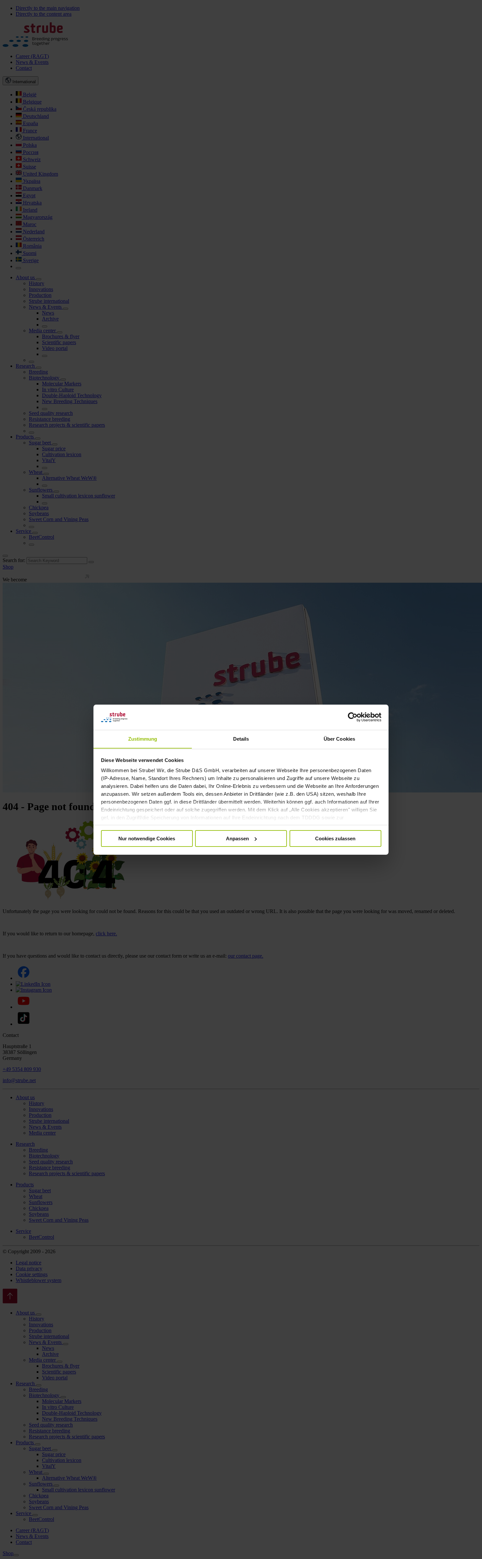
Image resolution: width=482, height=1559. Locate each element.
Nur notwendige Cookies (146, 838)
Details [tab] (241, 738)
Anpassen (237, 838)
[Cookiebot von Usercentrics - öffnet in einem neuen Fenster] (352, 717)
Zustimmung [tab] (142, 738)
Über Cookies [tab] (339, 738)
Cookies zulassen (335, 838)
